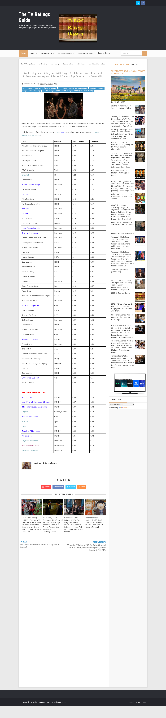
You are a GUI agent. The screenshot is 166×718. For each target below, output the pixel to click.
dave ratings (38, 88)
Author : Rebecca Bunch (45, 463)
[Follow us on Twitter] (138, 3)
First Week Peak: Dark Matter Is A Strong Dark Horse (120, 172)
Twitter (71, 486)
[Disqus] (63, 590)
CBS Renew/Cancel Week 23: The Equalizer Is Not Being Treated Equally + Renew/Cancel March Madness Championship (122, 285)
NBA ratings (62, 88)
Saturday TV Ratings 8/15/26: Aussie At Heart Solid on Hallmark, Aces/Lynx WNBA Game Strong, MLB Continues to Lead (122, 134)
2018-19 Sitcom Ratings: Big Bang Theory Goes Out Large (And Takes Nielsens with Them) (122, 307)
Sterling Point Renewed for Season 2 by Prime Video (121, 107)
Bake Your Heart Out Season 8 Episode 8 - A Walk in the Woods (122, 196)
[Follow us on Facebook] (143, 3)
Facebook (59, 486)
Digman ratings (50, 88)
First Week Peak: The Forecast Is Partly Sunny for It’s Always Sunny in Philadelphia (122, 145)
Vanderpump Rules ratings (83, 90)
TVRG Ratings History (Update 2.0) (119, 270)
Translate (127, 407)
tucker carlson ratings (64, 90)
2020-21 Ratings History (120, 293)
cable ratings (27, 88)
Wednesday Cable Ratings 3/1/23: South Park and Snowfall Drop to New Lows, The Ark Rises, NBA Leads (95, 522)
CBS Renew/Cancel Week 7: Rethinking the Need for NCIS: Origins (122, 317)
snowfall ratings (35, 90)
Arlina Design (141, 702)
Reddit (47, 486)
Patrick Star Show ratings (78, 88)
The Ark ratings (48, 90)
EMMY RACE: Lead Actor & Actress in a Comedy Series (122, 223)
